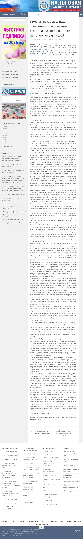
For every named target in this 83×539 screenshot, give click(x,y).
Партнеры (54, 521)
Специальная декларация (52, 491)
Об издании (5, 66)
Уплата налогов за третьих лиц (51, 480)
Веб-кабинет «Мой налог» (72, 481)
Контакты (12, 521)
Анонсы (44, 521)
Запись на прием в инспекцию (49, 453)
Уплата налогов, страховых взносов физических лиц (48, 463)
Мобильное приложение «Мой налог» (71, 470)
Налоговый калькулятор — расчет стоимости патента (31, 468)
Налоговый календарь (10, 452)
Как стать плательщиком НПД (71, 461)
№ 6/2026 (4, 137)
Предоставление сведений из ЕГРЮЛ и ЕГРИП (9, 465)
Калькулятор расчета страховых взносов (30, 482)
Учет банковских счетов (31, 499)
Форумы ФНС (48, 501)
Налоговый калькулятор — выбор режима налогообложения (31, 475)
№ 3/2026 (4, 131)
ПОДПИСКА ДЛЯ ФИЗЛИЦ (10, 75)
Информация (33, 521)
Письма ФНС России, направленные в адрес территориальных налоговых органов (11, 484)
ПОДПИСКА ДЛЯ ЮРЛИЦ (10, 71)
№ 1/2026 (4, 127)
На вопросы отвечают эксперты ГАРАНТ (9, 508)
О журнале (21, 521)
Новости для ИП (29, 503)
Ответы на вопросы (70, 465)
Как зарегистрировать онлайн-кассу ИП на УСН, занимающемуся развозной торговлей (14, 222)
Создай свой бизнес (30, 463)
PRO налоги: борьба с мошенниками (14, 194)
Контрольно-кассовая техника (30, 494)
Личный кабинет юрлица (11, 456)
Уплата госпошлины (50, 475)
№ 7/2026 (4, 139)
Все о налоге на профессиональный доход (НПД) (71, 454)
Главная (4, 521)
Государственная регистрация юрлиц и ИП (30, 459)
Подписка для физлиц (74, 521)
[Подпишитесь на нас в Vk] (24, 14)
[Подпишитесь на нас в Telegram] (22, 14)
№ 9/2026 (4, 143)
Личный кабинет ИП (30, 454)
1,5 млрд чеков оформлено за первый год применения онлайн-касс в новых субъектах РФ (14, 214)
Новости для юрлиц (10, 503)
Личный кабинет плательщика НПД (68, 476)
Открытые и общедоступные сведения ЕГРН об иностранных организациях (10, 474)
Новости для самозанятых (72, 491)
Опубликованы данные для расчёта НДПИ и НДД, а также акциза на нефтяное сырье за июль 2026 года (13, 188)
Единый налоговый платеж (49, 486)
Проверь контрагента (10, 459)
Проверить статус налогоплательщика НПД (70, 486)
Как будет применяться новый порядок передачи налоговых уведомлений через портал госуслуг (12, 159)
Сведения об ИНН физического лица (29, 488)
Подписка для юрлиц (41, 525)
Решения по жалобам (10, 499)
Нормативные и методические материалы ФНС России (10, 493)
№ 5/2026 (4, 135)
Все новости (35, 14)
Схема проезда (6, 68)
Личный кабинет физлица (51, 458)
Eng (62, 521)
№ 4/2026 (4, 133)
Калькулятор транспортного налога (49, 470)
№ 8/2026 (4, 141)
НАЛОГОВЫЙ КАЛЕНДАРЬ (10, 78)
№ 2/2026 (4, 129)
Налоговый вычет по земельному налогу (50, 496)
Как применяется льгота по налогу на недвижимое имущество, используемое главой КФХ (13, 206)
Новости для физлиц (50, 504)
